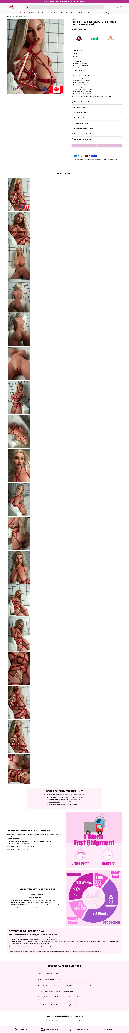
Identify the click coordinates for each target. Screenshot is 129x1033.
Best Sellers (32, 13)
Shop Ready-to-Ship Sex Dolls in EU (18, 849)
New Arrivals (55, 13)
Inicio (8, 16)
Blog (107, 13)
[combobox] (64, 7)
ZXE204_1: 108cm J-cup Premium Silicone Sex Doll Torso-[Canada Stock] (19, 16)
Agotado (96, 146)
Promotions (23, 13)
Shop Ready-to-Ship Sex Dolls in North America (22, 846)
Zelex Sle (74, 19)
